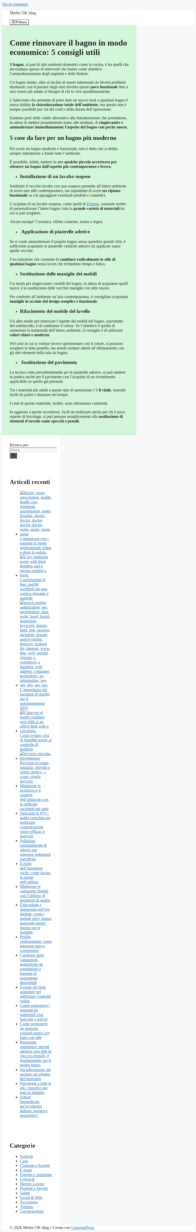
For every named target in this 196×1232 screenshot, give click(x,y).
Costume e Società (35, 1165)
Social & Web (31, 1197)
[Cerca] (13, 455)
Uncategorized (31, 1211)
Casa (24, 1161)
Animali (26, 1156)
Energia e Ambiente (36, 1174)
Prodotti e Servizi (34, 1188)
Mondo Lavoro (32, 1184)
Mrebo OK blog (23, 13)
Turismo (26, 1207)
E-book (26, 1170)
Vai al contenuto (15, 4)
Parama (93, 204)
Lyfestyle (27, 1179)
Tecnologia (29, 1202)
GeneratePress (82, 1227)
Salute (25, 1193)
